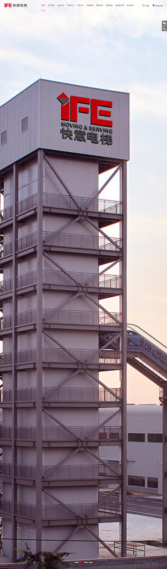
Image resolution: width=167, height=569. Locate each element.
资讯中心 (70, 5)
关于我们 (51, 5)
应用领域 (90, 5)
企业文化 (61, 5)
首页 (43, 5)
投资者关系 (120, 5)
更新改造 (109, 5)
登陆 (147, 5)
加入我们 (130, 5)
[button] (76, 562)
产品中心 (80, 5)
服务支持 (99, 5)
